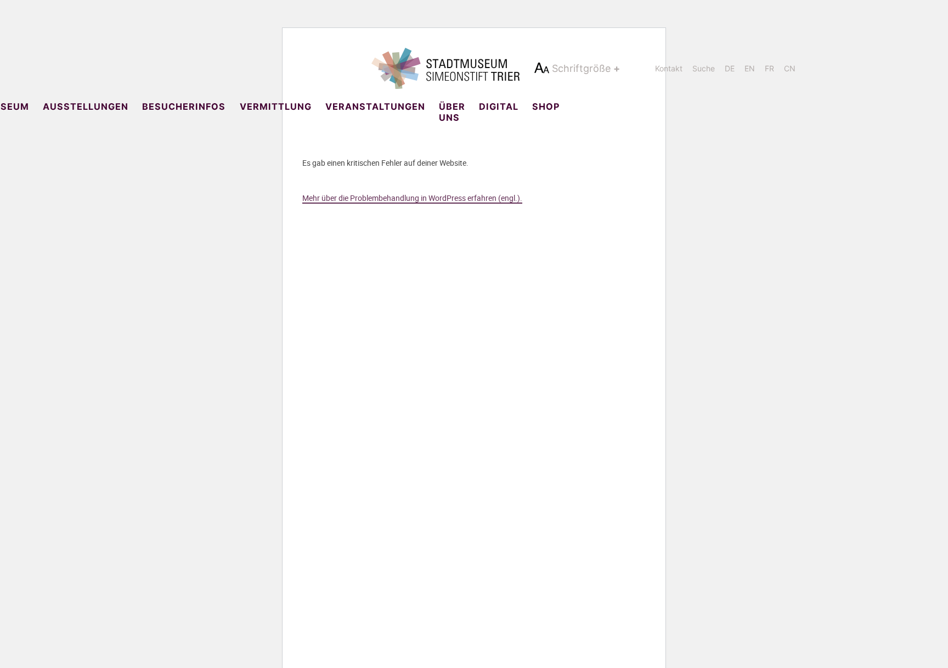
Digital (498, 106)
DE (730, 68)
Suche (703, 68)
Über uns (452, 112)
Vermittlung (276, 106)
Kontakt (668, 68)
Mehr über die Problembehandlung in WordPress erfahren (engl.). (412, 198)
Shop (546, 106)
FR (769, 68)
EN (749, 68)
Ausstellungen (85, 106)
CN (789, 68)
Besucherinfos (183, 106)
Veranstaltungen (375, 106)
